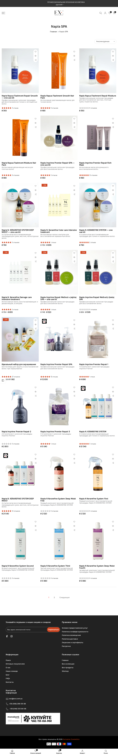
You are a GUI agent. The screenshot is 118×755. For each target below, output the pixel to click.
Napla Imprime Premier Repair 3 (55, 432)
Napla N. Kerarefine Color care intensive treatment (58, 231)
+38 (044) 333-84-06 (18, 709)
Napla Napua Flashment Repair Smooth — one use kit (20, 97)
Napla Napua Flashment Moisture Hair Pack (19, 164)
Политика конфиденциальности (75, 632)
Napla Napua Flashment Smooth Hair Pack (57, 97)
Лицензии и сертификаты (72, 642)
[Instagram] (11, 636)
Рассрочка (66, 646)
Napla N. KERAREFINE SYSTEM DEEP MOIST (18, 500)
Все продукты (67, 668)
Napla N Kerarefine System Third (55, 566)
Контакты (10, 682)
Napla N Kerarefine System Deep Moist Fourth (97, 567)
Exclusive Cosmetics (71, 739)
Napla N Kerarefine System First (93, 499)
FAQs (8, 678)
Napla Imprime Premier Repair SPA (56, 364)
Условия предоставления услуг (75, 628)
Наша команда (12, 671)
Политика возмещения (71, 635)
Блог (7, 675)
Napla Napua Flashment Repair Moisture (97, 96)
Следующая (64, 597)
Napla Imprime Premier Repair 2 (16, 432)
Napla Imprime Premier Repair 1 (93, 364)
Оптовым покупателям (15, 664)
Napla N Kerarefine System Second (18, 566)
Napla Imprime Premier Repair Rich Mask (95, 164)
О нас (8, 668)
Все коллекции (68, 664)
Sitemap (65, 671)
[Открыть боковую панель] (3, 380)
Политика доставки (70, 639)
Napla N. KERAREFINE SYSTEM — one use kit (96, 231)
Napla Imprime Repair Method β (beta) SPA (96, 298)
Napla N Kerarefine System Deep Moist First (58, 500)
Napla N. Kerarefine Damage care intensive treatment (17, 298)
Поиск (8, 660)
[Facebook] (7, 636)
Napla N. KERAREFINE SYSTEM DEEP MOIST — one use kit (18, 231)
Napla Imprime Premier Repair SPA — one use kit (57, 164)
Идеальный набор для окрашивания (19, 364)
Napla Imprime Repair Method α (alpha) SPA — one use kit (58, 298)
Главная (53, 32)
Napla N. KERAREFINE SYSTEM (92, 432)
